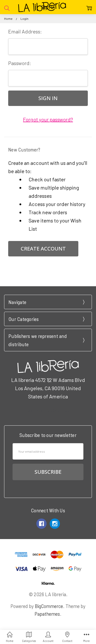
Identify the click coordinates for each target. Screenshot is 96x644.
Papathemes (47, 614)
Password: (19, 63)
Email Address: (25, 31)
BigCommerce (49, 606)
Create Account (43, 248)
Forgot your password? (48, 119)
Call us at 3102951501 (48, 410)
